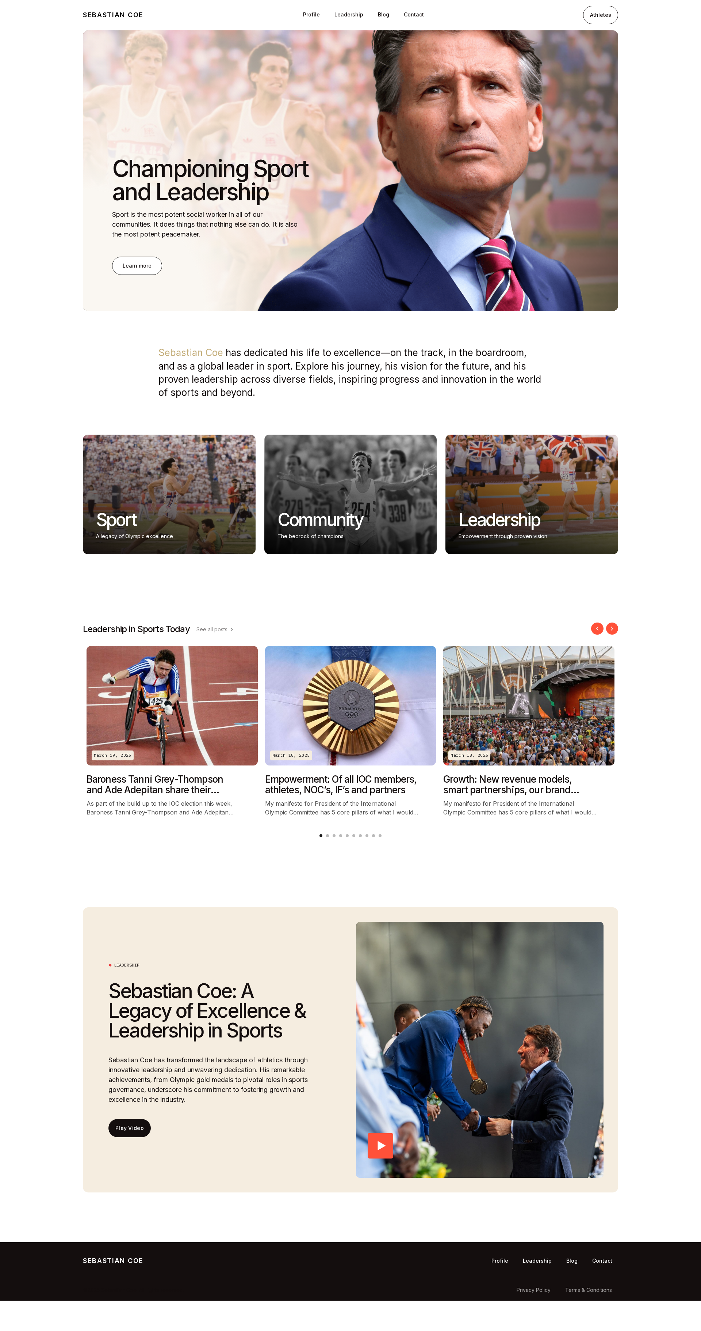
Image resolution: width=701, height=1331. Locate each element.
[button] (597, 629)
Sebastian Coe (113, 15)
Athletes (600, 15)
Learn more (137, 265)
